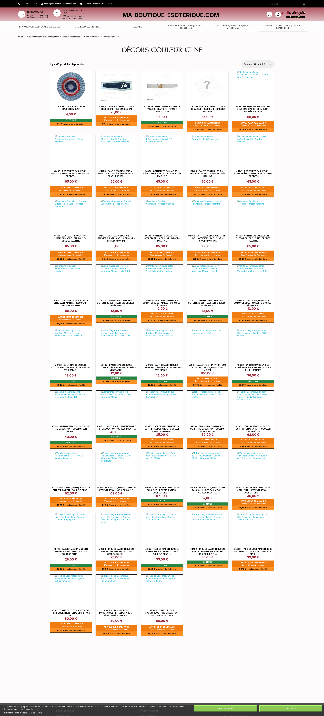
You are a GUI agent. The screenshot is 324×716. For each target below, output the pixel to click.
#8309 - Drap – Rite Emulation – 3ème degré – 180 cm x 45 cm (116, 107)
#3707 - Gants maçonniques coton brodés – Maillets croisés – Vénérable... (116, 367)
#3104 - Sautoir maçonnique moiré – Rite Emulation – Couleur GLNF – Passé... (71, 429)
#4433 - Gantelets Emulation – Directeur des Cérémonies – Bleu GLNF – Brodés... (116, 173)
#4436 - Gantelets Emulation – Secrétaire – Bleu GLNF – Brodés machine (162, 238)
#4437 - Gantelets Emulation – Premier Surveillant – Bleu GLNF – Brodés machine (116, 238)
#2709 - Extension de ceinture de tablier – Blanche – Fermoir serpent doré (162, 109)
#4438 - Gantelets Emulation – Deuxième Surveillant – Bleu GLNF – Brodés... (70, 173)
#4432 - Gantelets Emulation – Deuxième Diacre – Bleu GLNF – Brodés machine (253, 109)
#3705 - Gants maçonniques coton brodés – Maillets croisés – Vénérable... (116, 303)
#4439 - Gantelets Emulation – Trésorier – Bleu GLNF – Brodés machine (253, 238)
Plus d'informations (10, 712)
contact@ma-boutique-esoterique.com (60, 4)
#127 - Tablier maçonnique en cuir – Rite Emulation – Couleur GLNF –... (71, 488)
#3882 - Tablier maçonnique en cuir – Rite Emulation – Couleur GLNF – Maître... (253, 429)
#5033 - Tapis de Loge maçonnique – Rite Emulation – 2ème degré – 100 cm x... (253, 551)
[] (304, 4)
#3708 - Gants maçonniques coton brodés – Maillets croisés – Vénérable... (162, 367)
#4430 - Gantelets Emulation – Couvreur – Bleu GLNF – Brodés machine (207, 109)
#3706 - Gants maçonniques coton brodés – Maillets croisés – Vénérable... (253, 303)
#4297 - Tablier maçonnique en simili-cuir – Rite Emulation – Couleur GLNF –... (162, 551)
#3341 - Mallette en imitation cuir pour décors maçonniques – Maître (207, 367)
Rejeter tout (225, 708)
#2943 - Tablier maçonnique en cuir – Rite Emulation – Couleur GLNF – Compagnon (162, 429)
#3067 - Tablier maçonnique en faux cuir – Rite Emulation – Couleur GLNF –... (207, 490)
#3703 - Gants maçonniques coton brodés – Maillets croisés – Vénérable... (207, 303)
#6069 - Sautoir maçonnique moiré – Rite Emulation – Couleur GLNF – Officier (253, 367)
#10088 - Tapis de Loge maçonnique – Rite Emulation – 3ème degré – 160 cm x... (162, 613)
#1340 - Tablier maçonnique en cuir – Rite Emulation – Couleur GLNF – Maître (207, 429)
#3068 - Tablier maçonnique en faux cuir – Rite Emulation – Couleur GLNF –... (162, 490)
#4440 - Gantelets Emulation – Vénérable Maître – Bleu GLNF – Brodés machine (71, 303)
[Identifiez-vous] (269, 14)
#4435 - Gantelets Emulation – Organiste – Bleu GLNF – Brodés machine (207, 173)
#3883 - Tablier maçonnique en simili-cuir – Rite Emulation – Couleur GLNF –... (116, 551)
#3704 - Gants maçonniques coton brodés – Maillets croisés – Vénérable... (162, 303)
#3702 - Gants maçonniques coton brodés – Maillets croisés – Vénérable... (70, 367)
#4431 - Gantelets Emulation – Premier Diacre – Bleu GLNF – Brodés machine (71, 238)
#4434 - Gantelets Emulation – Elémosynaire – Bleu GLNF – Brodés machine (162, 173)
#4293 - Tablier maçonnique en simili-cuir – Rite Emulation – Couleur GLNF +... (253, 490)
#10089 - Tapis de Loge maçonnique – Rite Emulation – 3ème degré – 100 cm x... (116, 613)
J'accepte (291, 708)
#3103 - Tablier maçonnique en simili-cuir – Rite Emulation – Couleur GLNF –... (71, 551)
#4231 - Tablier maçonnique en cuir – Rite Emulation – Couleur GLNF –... (116, 488)
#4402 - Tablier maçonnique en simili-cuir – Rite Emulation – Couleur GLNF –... (207, 551)
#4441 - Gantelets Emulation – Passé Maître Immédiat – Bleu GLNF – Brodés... (253, 173)
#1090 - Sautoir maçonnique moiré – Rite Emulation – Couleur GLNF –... (116, 427)
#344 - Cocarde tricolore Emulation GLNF (70, 107)
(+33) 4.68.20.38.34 (29, 4)
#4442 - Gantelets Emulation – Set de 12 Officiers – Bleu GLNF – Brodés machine (207, 238)
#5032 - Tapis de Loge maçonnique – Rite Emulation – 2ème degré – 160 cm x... (71, 613)
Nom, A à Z (259, 64)
